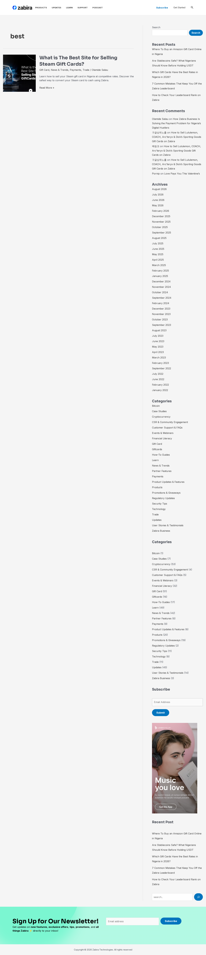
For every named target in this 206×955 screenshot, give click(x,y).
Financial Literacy (162, 438)
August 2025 (159, 238)
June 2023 (158, 341)
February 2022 (160, 384)
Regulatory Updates (163, 498)
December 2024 (161, 281)
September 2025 (161, 232)
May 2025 (157, 254)
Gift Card (44, 69)
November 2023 (161, 314)
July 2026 (157, 194)
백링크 (155, 146)
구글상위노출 (159, 132)
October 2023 (160, 319)
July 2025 (157, 243)
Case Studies (159, 411)
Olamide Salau (160, 118)
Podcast (97, 7)
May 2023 (157, 346)
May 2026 (157, 205)
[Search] (198, 897)
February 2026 (160, 210)
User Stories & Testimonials (167, 525)
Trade (86, 69)
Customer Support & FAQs (167, 427)
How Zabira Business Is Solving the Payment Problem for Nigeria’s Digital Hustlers (176, 123)
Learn (69, 7)
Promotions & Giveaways (166, 492)
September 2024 (161, 297)
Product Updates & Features (168, 481)
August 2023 (159, 330)
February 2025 (160, 270)
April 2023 (158, 352)
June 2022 (158, 379)
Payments (75, 69)
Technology (159, 509)
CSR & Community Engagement (170, 422)
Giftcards (157, 449)
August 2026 (159, 189)
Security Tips (159, 503)
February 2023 (160, 362)
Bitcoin (156, 405)
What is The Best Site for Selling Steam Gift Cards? (78, 61)
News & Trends (59, 69)
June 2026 (158, 199)
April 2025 (158, 259)
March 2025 (159, 265)
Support (83, 7)
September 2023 (161, 324)
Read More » (46, 88)
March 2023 (159, 357)
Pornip (156, 173)
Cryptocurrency (161, 416)
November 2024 (161, 286)
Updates (56, 7)
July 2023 (157, 335)
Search (156, 27)
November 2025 (161, 221)
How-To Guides (161, 454)
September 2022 (161, 368)
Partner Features (161, 471)
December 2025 (161, 216)
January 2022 (160, 390)
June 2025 (158, 248)
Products (41, 7)
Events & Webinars (162, 432)
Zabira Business (161, 530)
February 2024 (160, 303)
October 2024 (160, 292)
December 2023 (161, 308)
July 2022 (157, 373)
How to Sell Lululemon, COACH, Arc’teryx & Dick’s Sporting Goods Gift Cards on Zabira (176, 137)
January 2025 (160, 276)
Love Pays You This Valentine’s (182, 173)
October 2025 (160, 227)
